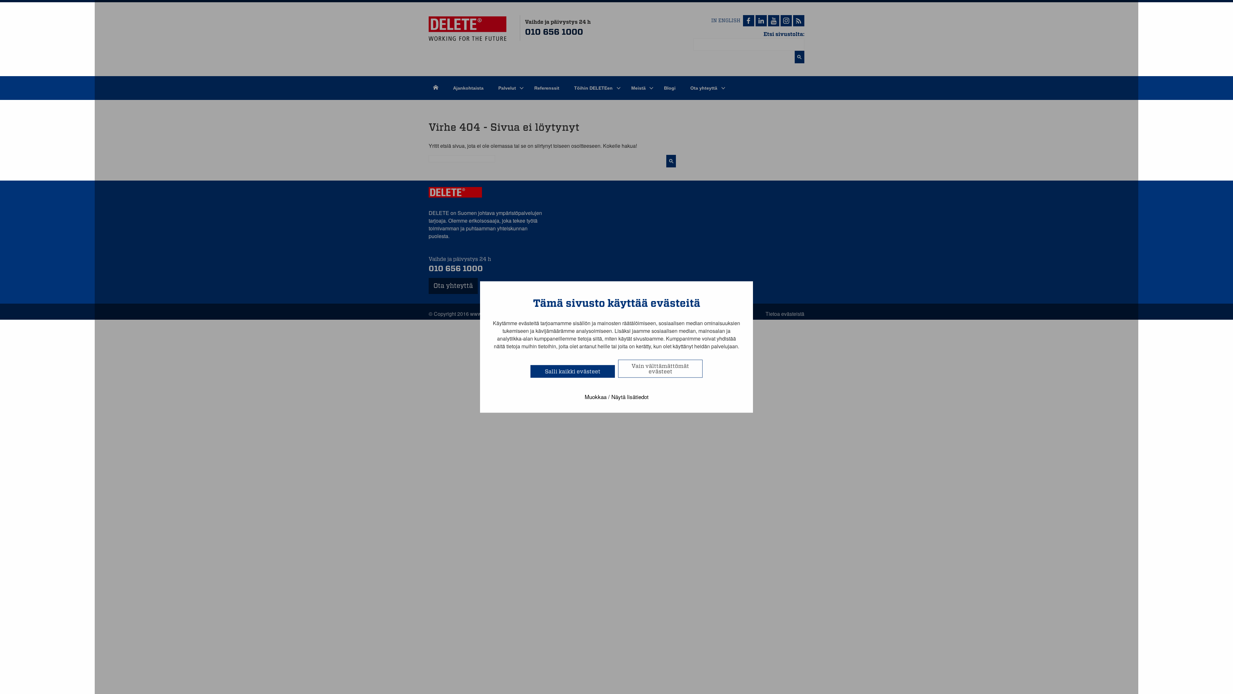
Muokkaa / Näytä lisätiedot (617, 397)
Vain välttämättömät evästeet (660, 368)
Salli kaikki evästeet (572, 371)
